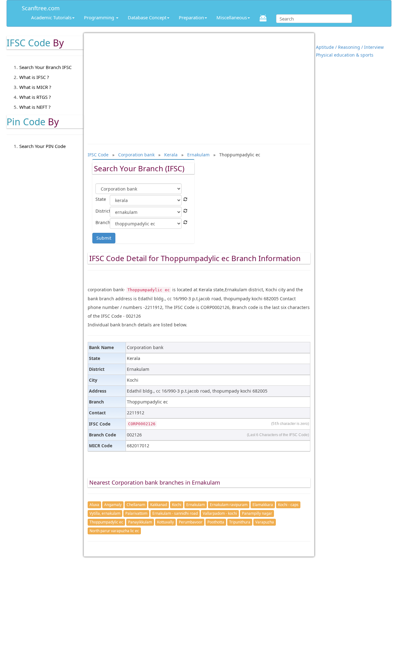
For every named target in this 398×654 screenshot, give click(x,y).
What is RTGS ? (35, 97)
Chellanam (136, 504)
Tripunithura (239, 522)
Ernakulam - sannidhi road (175, 513)
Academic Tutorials (51, 17)
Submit (103, 238)
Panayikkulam (140, 522)
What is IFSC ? (34, 77)
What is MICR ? (35, 87)
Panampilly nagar (257, 513)
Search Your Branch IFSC (45, 67)
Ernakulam (195, 504)
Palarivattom (136, 513)
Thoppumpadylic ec (106, 522)
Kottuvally (165, 522)
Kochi (176, 504)
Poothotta (215, 522)
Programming (99, 17)
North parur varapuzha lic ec (114, 530)
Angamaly (113, 504)
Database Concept (147, 17)
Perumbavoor (190, 522)
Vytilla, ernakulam (105, 513)
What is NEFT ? (35, 107)
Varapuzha (264, 522)
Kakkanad (158, 504)
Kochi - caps (288, 504)
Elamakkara (262, 504)
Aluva (94, 504)
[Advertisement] (199, 85)
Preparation (191, 17)
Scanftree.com (41, 7)
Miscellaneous (231, 17)
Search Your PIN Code (42, 146)
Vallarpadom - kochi (220, 513)
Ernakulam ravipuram (229, 504)
